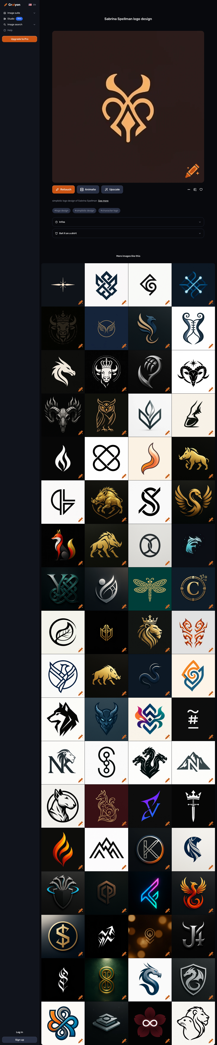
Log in (19, 1032)
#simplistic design (84, 210)
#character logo (109, 210)
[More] (189, 189)
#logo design (61, 210)
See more (103, 200)
